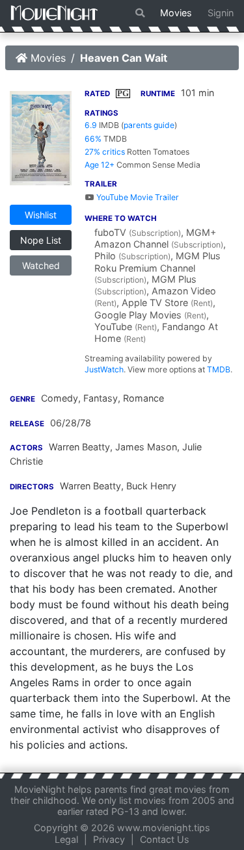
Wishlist (41, 214)
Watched (41, 265)
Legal (66, 839)
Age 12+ (100, 165)
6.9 (91, 125)
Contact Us (164, 839)
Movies (176, 12)
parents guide (149, 125)
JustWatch (104, 369)
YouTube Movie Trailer (136, 197)
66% (93, 139)
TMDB (218, 369)
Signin (221, 12)
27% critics (105, 152)
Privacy (109, 839)
